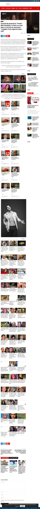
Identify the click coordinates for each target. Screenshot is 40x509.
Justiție (20, 8)
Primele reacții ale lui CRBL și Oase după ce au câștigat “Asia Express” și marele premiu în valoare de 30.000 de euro (7, 452)
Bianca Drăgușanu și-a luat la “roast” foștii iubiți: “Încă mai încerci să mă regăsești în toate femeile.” (20, 452)
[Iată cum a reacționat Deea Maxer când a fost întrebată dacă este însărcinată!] (29, 65)
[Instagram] (33, 1)
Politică (3, 8)
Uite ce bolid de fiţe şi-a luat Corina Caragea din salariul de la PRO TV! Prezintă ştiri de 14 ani (13, 469)
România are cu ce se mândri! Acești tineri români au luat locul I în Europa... (35, 53)
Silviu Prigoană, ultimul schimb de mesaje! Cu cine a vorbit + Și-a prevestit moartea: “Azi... (35, 136)
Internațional (25, 8)
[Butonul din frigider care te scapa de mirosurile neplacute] (29, 124)
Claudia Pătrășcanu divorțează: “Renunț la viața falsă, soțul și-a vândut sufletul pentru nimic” (35, 43)
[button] (37, 8)
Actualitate (8, 8)
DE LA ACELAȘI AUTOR (14, 457)
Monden (13, 8)
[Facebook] (31, 1)
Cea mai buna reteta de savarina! (35, 48)
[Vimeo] (36, 1)
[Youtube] (38, 1)
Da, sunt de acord (22, 506)
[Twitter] (35, 1)
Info (17, 8)
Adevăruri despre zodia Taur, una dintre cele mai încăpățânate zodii (32, 106)
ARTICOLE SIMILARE (4, 457)
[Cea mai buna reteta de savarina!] (29, 48)
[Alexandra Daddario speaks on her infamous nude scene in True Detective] (29, 128)
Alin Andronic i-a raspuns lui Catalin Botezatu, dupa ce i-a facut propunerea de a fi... (35, 59)
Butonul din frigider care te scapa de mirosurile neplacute (35, 124)
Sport (30, 8)
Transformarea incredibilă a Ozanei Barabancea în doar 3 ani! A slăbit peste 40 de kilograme (4, 469)
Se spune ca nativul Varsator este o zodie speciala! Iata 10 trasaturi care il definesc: (35, 118)
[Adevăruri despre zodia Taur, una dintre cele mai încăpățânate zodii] (33, 100)
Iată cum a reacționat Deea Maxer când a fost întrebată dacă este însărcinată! (35, 65)
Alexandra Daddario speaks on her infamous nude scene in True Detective (35, 129)
